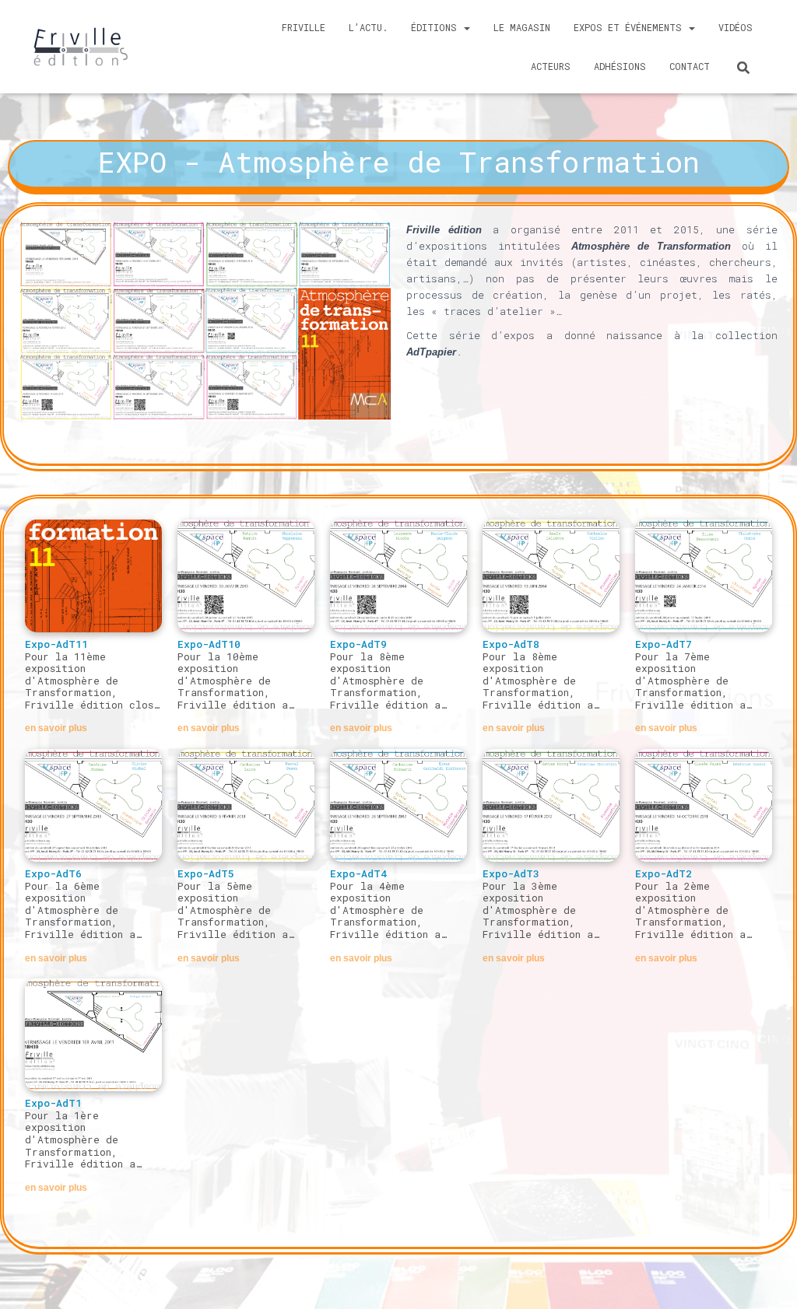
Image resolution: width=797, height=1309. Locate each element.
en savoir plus (56, 728)
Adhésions (620, 66)
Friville (303, 27)
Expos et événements (630, 27)
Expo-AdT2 (663, 873)
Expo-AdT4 (358, 873)
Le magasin (521, 27)
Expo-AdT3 (511, 873)
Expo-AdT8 (511, 644)
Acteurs (551, 66)
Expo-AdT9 (358, 644)
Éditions (436, 27)
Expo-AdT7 (663, 644)
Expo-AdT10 (209, 644)
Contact (689, 66)
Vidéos (735, 27)
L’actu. (368, 27)
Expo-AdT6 (53, 873)
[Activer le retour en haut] (771, 1289)
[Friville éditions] (80, 46)
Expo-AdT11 (56, 644)
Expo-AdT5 (205, 873)
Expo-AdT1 (53, 1103)
